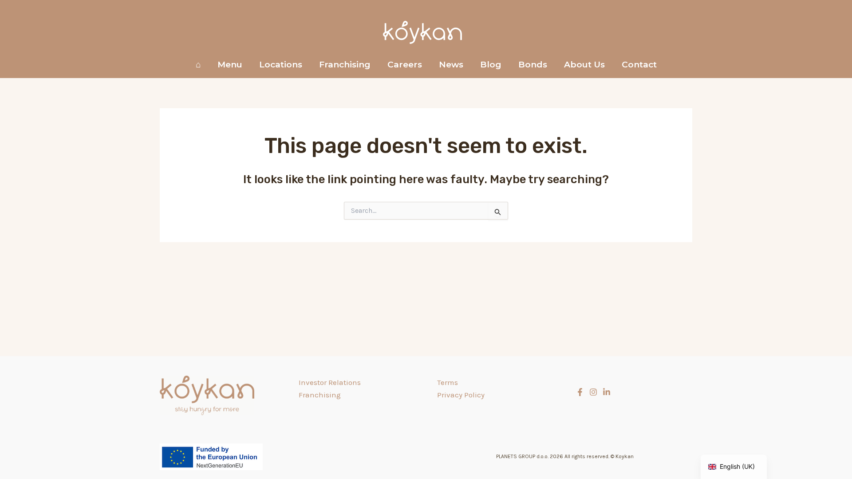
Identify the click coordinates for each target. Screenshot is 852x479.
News (451, 64)
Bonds (532, 64)
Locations (280, 64)
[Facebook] (580, 392)
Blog (490, 64)
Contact (639, 64)
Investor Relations (330, 382)
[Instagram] (593, 392)
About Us (584, 64)
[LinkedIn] (607, 392)
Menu (229, 64)
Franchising (345, 64)
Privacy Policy (461, 394)
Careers (404, 64)
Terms (447, 382)
